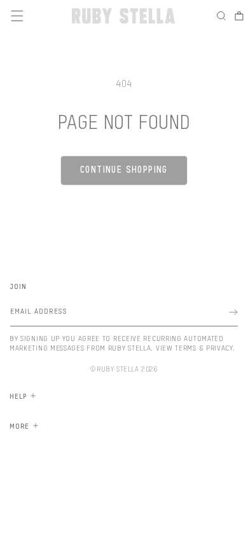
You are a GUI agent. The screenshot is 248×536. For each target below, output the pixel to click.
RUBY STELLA (118, 369)
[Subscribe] (233, 312)
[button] (224, 16)
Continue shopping (124, 170)
